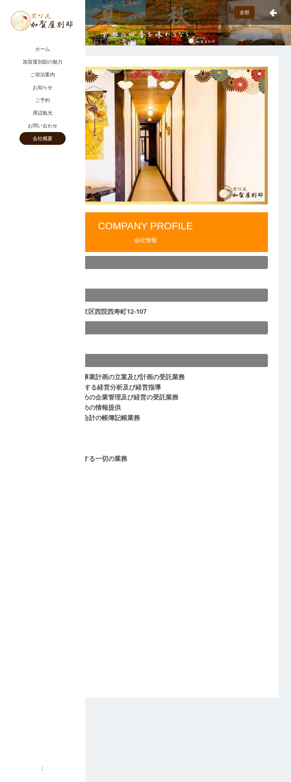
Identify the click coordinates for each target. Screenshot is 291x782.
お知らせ (43, 87)
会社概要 (43, 138)
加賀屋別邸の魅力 (42, 61)
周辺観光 (43, 112)
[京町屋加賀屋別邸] (43, 20)
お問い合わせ (42, 125)
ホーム (42, 48)
